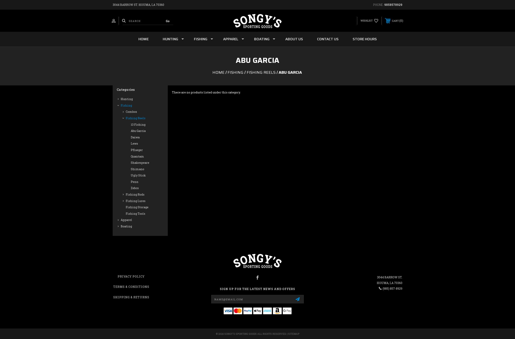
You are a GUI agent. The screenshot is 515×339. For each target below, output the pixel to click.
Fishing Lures (135, 201)
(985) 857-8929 (392, 288)
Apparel (230, 39)
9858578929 (393, 5)
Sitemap (293, 333)
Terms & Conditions (131, 287)
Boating (262, 39)
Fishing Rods (135, 194)
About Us (294, 39)
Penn (134, 182)
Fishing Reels (135, 118)
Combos (131, 112)
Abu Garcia (138, 131)
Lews (134, 143)
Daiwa (135, 137)
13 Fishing (138, 124)
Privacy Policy (131, 276)
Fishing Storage (137, 207)
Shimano (137, 169)
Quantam (137, 156)
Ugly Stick (138, 175)
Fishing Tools (135, 214)
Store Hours (365, 39)
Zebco (135, 188)
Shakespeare (140, 163)
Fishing (200, 39)
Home (143, 39)
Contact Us (328, 39)
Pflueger (137, 150)
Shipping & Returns (131, 297)
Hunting (170, 39)
